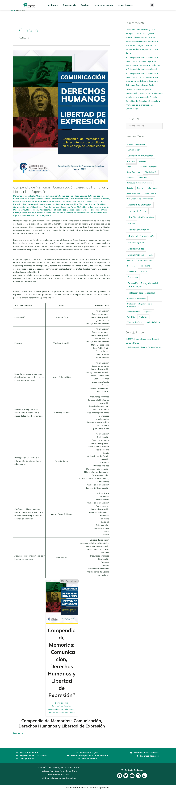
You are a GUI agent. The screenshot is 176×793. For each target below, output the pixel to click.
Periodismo (145, 266)
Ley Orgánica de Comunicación (140, 199)
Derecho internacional (32, 201)
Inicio (13, 10)
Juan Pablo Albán (74, 207)
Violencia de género (134, 322)
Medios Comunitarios (138, 229)
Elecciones (83, 204)
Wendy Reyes (28, 215)
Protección (40, 212)
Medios (131, 223)
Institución (53, 5)
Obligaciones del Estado (78, 210)
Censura (40, 196)
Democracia (144, 161)
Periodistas (132, 271)
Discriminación (151, 172)
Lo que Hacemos (125, 5)
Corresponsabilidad (59, 198)
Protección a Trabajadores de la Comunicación (143, 285)
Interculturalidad (133, 193)
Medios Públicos (136, 254)
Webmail (94, 787)
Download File (61, 707)
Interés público (29, 207)
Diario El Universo (85, 201)
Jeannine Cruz (59, 207)
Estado (92, 204)
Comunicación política (69, 196)
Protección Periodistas (136, 298)
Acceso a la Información (136, 144)
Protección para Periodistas (141, 292)
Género (140, 188)
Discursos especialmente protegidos (39, 204)
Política (144, 271)
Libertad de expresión (93, 207)
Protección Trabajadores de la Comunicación (139, 305)
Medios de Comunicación (141, 236)
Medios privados (136, 248)
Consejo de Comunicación (91, 196)
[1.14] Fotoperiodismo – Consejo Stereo (143, 347)
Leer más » (18, 733)
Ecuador (130, 177)
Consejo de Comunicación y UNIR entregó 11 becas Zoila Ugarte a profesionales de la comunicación (141, 33)
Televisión (131, 317)
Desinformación (69, 201)
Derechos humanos (52, 201)
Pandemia (94, 210)
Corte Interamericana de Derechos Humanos (89, 198)
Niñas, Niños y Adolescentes (39, 210)
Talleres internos (81, 212)
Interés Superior (44, 207)
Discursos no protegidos (67, 204)
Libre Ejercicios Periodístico (141, 217)
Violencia (143, 317)
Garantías (17, 207)
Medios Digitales (136, 242)
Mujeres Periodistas (145, 260)
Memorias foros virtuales (24, 196)
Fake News (101, 204)
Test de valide (96, 212)
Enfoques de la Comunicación (139, 183)
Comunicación (51, 196)
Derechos (131, 167)
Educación (143, 177)
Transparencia (69, 5)
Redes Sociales (52, 212)
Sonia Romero (66, 212)
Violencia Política (153, 322)
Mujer (151, 255)
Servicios (85, 5)
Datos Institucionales (77, 787)
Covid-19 (17, 201)
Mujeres (130, 260)
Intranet (105, 787)
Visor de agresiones (104, 5)
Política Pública (27, 212)
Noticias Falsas (59, 210)
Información (152, 188)
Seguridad (148, 312)
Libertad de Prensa (137, 211)
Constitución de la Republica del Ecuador (31, 198)
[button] (152, 5)
